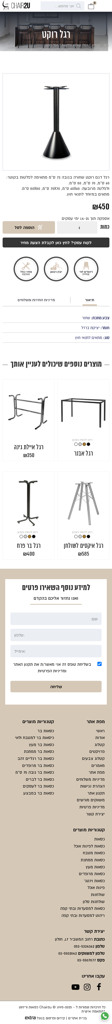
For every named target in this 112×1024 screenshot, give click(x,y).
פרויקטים (97, 751)
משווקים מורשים (91, 799)
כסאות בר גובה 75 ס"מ (34, 772)
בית (106, 45)
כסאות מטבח (94, 852)
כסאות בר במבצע (38, 793)
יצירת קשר (95, 813)
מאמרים (98, 765)
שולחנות (98, 894)
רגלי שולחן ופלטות (75, 45)
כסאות (99, 839)
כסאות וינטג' (94, 880)
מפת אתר (97, 772)
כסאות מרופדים (92, 873)
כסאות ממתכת (93, 859)
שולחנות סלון (94, 901)
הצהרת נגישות (92, 786)
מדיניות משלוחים (90, 779)
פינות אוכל (96, 887)
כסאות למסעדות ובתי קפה (82, 908)
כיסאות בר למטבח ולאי (34, 737)
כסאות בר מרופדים (38, 765)
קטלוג (96, 45)
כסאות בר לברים (40, 779)
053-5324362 (84, 946)
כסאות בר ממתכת (39, 751)
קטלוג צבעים (93, 758)
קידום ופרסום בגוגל (51, 1018)
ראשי (100, 730)
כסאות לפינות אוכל (89, 846)
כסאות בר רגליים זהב (35, 758)
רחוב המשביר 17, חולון (74, 939)
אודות (100, 737)
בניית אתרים (77, 1018)
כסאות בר (46, 730)
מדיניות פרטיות (92, 806)
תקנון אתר (96, 793)
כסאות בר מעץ (41, 744)
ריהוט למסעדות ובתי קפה (83, 915)
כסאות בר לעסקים (38, 786)
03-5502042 (67, 953)
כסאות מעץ (95, 866)
